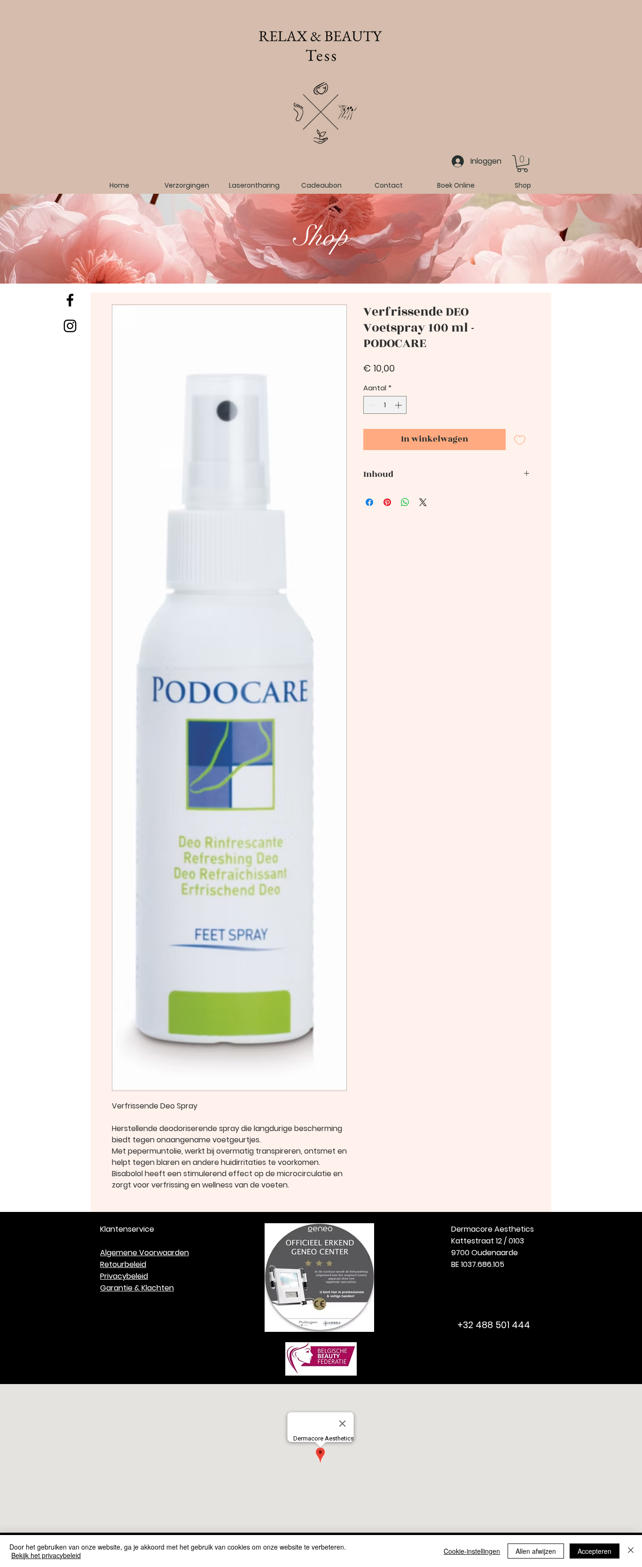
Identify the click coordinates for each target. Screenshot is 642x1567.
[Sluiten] (630, 1551)
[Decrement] (371, 405)
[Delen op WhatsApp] (405, 502)
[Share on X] (423, 502)
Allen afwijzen (536, 1551)
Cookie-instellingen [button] (472, 1551)
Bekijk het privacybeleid (46, 1555)
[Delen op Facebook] (369, 502)
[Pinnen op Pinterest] (387, 502)
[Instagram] (70, 325)
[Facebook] (70, 300)
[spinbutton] (385, 405)
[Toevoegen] (520, 439)
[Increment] (399, 405)
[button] (522, 163)
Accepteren (594, 1551)
